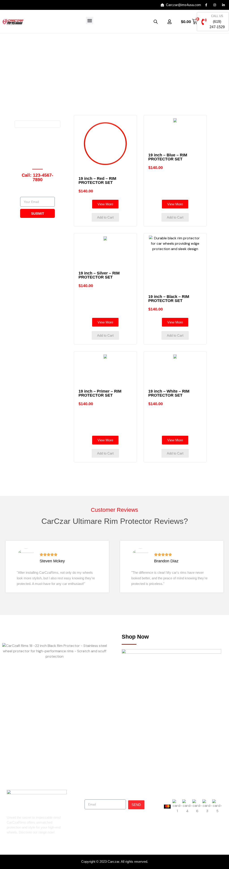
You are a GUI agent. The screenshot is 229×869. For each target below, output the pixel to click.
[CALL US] (204, 21)
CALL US (217, 16)
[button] (89, 20)
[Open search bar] (155, 22)
